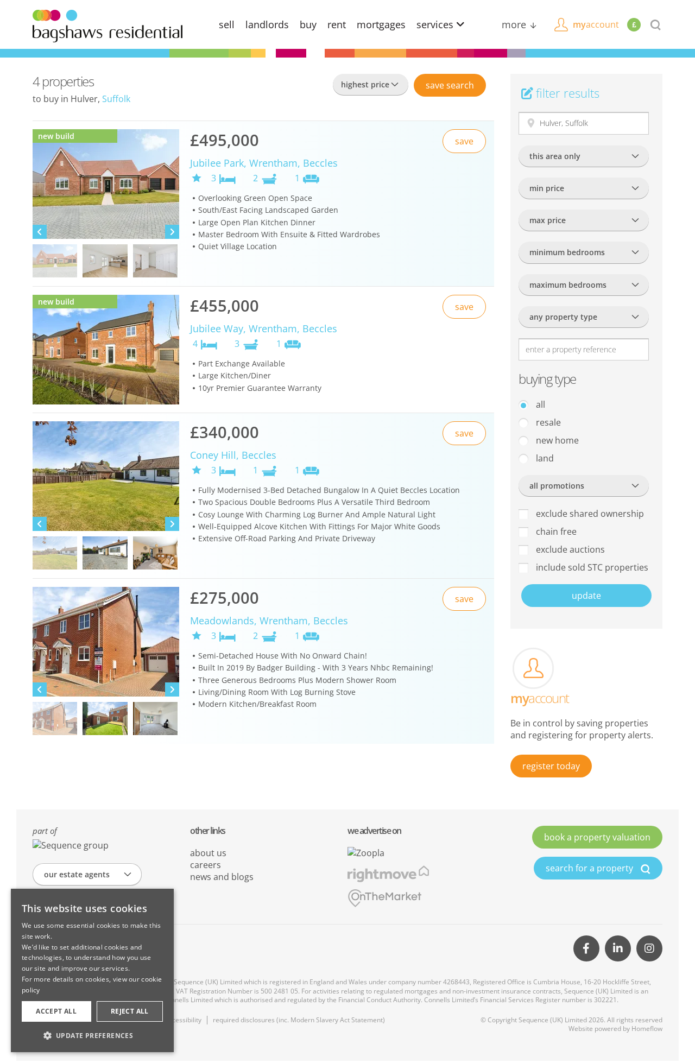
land (544, 458)
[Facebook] (586, 948)
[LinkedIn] (618, 948)
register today (551, 766)
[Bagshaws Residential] (107, 25)
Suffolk (116, 99)
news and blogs (222, 877)
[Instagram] (649, 948)
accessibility (183, 1019)
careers (205, 865)
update (586, 596)
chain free (555, 531)
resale (547, 422)
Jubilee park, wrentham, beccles (264, 162)
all (539, 404)
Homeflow (646, 1028)
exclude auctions (569, 549)
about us (208, 853)
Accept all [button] (56, 1011)
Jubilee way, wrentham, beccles (263, 328)
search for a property (590, 868)
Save (450, 85)
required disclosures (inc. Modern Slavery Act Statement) (299, 1019)
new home (556, 440)
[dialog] (92, 970)
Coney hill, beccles (233, 454)
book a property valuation (597, 837)
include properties (591, 567)
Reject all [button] (130, 1011)
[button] (92, 1035)
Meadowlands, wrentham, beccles (269, 620)
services (436, 24)
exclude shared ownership (589, 514)
